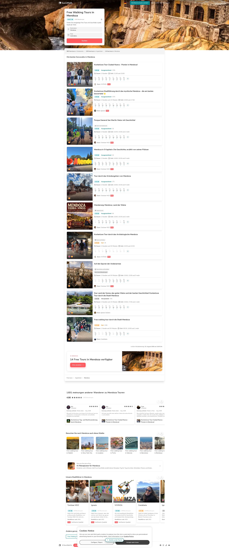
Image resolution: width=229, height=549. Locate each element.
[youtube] (169, 545)
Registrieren (166, 3)
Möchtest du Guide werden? (139, 3)
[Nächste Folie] (161, 401)
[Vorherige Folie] (158, 401)
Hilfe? (76, 545)
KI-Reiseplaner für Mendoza (88, 465)
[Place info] (101, 19)
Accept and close (132, 542)
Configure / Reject (96, 542)
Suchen (84, 41)
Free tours (69, 378)
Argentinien (78, 378)
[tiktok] (166, 545)
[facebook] (160, 545)
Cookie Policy (129, 536)
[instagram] (163, 545)
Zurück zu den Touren (115, 540)
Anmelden (156, 3)
